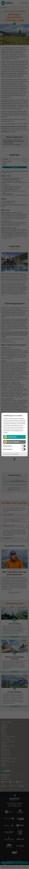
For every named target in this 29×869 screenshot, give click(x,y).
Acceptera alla (12, 437)
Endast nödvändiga (13, 442)
